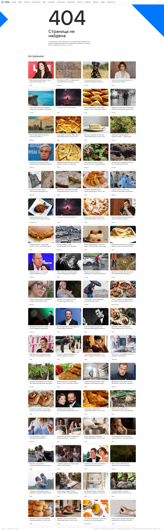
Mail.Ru (3, 528)
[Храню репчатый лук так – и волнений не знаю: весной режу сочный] (123, 403)
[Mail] (2, 2)
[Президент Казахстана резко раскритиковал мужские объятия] (41, 156)
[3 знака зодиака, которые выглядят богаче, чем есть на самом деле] (123, 485)
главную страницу (67, 45)
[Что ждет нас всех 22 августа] (68, 211)
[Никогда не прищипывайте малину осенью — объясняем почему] (123, 129)
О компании (10, 528)
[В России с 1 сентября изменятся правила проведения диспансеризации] (123, 348)
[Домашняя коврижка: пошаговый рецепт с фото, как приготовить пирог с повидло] (123, 239)
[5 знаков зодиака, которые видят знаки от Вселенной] (68, 458)
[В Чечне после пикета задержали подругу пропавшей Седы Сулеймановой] (41, 293)
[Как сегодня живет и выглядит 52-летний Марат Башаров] (68, 321)
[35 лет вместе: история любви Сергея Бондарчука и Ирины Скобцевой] (68, 266)
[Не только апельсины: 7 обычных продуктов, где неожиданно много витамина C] (95, 513)
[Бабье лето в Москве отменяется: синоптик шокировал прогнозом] (123, 101)
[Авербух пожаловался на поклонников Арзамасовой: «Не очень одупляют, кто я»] (68, 403)
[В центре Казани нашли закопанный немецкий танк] (41, 184)
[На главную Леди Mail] (7, 2)
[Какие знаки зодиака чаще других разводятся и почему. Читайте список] (123, 513)
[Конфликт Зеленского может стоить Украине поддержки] (41, 321)
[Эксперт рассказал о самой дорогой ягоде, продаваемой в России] (95, 156)
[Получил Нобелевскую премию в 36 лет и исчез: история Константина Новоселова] (123, 211)
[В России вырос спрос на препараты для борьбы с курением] (41, 430)
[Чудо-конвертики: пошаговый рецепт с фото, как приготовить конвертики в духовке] (95, 101)
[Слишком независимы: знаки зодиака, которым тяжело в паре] (41, 485)
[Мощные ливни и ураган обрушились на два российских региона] (95, 266)
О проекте (96, 528)
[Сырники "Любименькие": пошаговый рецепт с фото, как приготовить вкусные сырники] (95, 184)
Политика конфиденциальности (124, 528)
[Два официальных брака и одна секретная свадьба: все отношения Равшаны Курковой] (41, 74)
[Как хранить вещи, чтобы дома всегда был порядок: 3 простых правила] (95, 485)
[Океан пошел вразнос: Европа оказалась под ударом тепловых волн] (41, 101)
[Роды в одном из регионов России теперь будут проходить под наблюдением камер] (123, 184)
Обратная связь (157, 528)
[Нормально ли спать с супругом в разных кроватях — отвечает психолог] (68, 430)
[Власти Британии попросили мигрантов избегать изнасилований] (41, 129)
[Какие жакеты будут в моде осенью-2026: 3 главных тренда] (68, 485)
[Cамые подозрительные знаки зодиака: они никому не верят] (95, 376)
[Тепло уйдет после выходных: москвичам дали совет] (95, 293)
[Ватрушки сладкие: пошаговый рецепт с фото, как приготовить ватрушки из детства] (41, 403)
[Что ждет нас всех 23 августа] (68, 101)
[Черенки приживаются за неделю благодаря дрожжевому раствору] (41, 376)
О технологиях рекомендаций (107, 528)
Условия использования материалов (142, 528)
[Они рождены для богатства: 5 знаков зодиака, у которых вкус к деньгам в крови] (123, 430)
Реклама (16, 528)
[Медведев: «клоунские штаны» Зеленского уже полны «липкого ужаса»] (123, 376)
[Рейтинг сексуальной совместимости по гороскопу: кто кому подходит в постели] (41, 458)
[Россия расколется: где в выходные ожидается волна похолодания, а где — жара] (95, 74)
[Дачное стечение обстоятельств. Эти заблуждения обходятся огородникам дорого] (123, 266)
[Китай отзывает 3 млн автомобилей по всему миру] (68, 239)
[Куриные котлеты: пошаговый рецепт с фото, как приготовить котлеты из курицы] (68, 376)
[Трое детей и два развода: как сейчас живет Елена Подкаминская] (123, 74)
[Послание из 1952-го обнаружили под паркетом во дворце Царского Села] (68, 74)
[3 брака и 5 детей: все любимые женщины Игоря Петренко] (95, 458)
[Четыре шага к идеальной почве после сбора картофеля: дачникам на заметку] (123, 156)
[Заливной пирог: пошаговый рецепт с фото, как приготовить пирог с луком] (41, 239)
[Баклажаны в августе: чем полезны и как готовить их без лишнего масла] (41, 211)
